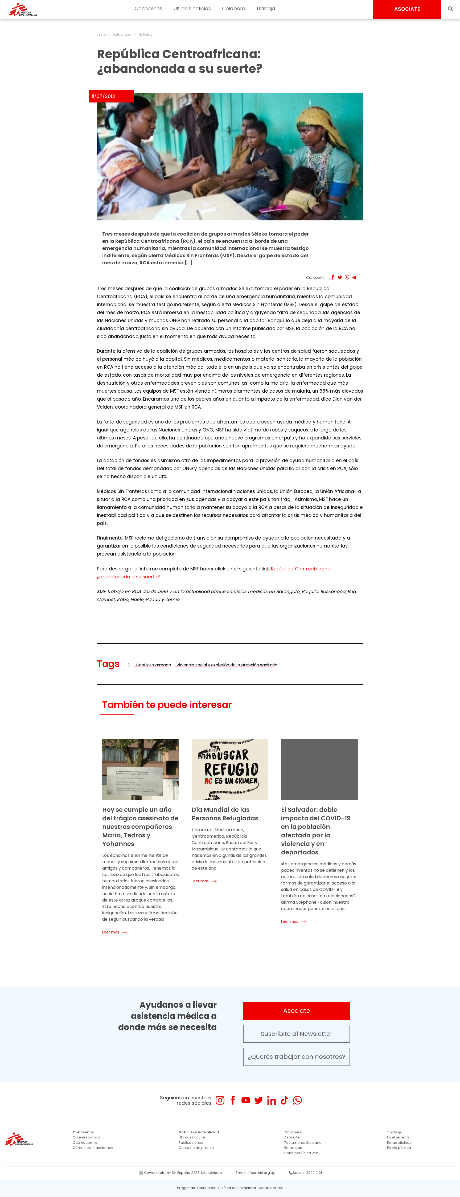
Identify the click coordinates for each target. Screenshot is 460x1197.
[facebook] (232, 1100)
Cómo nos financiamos (93, 1147)
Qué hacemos (85, 1142)
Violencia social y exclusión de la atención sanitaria (226, 665)
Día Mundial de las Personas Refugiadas (225, 813)
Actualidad (122, 34)
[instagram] (220, 1100)
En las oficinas (399, 1142)
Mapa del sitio (271, 1187)
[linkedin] (271, 1100)
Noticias (145, 34)
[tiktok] (284, 1100)
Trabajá (394, 1132)
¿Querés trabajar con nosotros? (296, 1056)
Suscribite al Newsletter (296, 1034)
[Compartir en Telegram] (354, 277)
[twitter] (258, 1100)
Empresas (293, 1147)
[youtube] (245, 1100)
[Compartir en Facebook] (332, 277)
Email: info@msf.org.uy (255, 1172)
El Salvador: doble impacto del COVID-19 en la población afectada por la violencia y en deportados (316, 831)
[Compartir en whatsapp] (347, 277)
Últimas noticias (192, 1137)
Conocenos (83, 1132)
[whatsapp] (297, 1100)
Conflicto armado (153, 665)
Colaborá (293, 1132)
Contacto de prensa (196, 1147)
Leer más (110, 932)
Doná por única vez (301, 1152)
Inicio (101, 34)
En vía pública (399, 1147)
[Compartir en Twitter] (340, 277)
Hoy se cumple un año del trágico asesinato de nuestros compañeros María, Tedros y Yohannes (140, 826)
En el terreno (398, 1137)
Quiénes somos (86, 1137)
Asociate (296, 1010)
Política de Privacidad (237, 1187)
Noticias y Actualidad (199, 1132)
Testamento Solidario (303, 1142)
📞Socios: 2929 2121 (305, 1172)
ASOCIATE (407, 9)
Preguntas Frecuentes (196, 1187)
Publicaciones (191, 1142)
